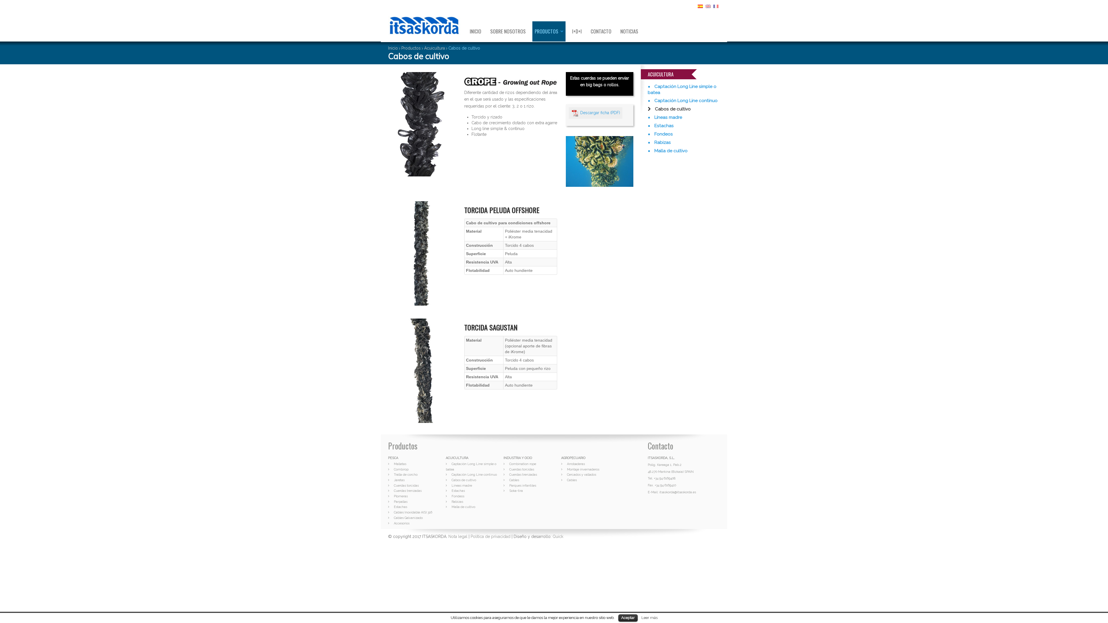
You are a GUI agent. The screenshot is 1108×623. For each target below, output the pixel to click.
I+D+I (577, 31)
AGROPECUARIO (573, 458)
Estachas (663, 125)
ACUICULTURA (457, 458)
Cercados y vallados (581, 475)
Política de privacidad (490, 536)
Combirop (401, 469)
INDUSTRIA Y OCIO (518, 458)
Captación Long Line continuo (685, 100)
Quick (558, 536)
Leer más (649, 617)
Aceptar (628, 618)
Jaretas (399, 480)
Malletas (400, 464)
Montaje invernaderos (583, 469)
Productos (546, 31)
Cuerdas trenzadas (408, 491)
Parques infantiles (522, 486)
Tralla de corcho (406, 475)
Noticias (629, 31)
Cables (514, 480)
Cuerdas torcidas (406, 486)
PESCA (393, 458)
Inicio (475, 31)
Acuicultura (434, 48)
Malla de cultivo (670, 150)
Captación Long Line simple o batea (682, 89)
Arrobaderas (576, 464)
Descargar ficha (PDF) (600, 112)
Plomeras (401, 496)
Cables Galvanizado (408, 518)
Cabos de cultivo (672, 109)
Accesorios (401, 523)
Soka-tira (516, 491)
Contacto (601, 31)
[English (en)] (708, 6)
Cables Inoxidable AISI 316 (413, 512)
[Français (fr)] (715, 6)
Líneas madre (667, 117)
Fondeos (663, 134)
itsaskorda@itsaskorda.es (677, 492)
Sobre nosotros (508, 31)
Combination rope (522, 464)
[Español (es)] (700, 6)
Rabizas (662, 142)
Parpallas (400, 502)
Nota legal (457, 536)
